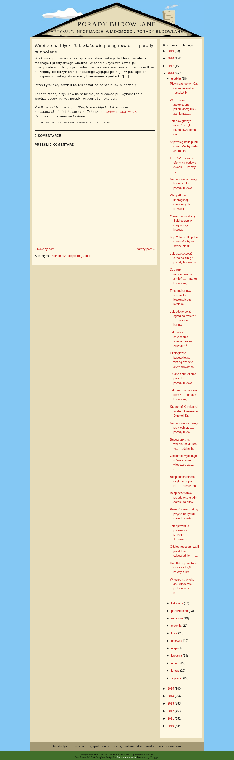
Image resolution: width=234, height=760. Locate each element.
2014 (171, 696)
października (180, 611)
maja (174, 648)
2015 (171, 688)
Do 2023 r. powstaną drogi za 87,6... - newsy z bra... (183, 567)
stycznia (177, 678)
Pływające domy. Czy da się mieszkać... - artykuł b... (184, 88)
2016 (171, 73)
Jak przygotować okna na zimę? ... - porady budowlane (184, 258)
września (177, 618)
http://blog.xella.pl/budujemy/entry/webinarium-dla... (184, 146)
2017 (171, 66)
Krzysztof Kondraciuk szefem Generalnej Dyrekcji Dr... (184, 411)
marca (175, 663)
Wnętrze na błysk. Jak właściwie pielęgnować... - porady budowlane (94, 48)
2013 (171, 703)
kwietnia (177, 655)
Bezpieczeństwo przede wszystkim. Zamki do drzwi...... (184, 497)
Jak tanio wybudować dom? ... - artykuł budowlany (184, 395)
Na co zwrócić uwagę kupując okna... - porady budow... (184, 183)
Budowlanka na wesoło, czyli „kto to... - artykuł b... (183, 444)
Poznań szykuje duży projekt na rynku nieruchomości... (184, 514)
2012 (171, 711)
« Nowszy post (44, 249)
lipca (174, 633)
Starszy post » (145, 249)
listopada (177, 603)
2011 (171, 718)
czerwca (177, 640)
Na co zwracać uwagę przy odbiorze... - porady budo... (184, 427)
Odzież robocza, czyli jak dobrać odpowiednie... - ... (184, 551)
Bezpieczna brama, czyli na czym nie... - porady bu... (184, 481)
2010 (171, 726)
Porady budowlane (117, 24)
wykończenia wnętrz (122, 111)
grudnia (176, 78)
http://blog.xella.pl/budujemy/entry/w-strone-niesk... (184, 241)
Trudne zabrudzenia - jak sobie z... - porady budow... (184, 378)
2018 (171, 58)
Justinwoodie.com (126, 757)
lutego (175, 670)
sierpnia (176, 625)
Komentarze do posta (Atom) (70, 256)
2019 (171, 51)
